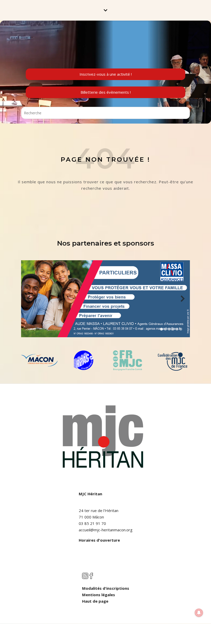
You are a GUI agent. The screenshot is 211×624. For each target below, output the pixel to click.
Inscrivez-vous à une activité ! (106, 74)
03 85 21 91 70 (92, 523)
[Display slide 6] (180, 329)
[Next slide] (183, 299)
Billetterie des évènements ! (106, 92)
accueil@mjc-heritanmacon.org (106, 529)
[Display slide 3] (169, 329)
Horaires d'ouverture (99, 540)
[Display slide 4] (173, 329)
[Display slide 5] (176, 329)
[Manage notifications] (199, 613)
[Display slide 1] (161, 329)
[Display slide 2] (165, 329)
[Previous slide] (28, 299)
